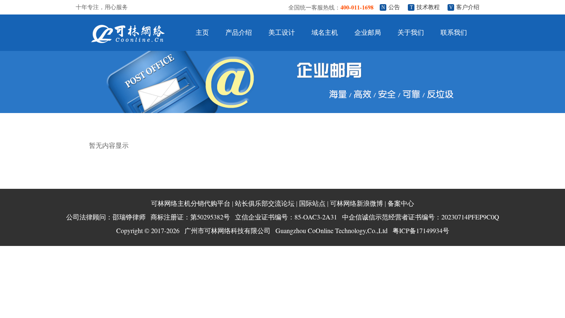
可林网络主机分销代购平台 (190, 203)
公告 (394, 7)
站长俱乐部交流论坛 (264, 203)
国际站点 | (313, 203)
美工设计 (281, 32)
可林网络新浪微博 (356, 203)
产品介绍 (238, 32)
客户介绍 (467, 7)
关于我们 (410, 32)
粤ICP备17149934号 (421, 230)
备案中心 (401, 203)
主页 (202, 32)
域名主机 (324, 32)
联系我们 (454, 32)
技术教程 (428, 7)
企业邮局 (367, 32)
